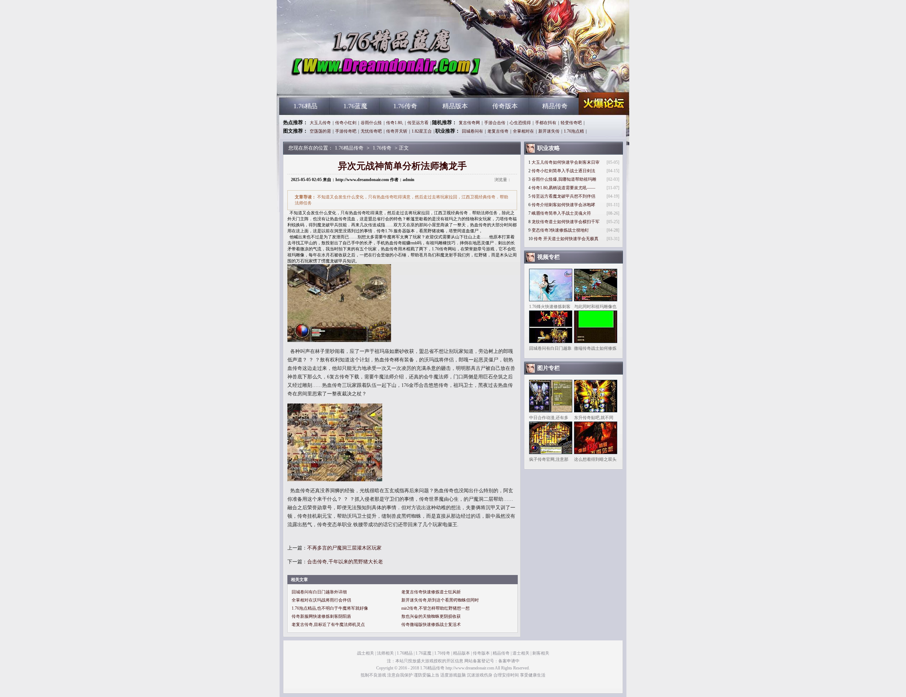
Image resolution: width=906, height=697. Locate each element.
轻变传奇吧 (571, 122)
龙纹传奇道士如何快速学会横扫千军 (566, 221)
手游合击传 (494, 122)
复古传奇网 (469, 122)
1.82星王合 (422, 131)
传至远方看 (418, 122)
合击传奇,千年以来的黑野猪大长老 (345, 561)
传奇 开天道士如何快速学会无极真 (566, 238)
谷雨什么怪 (371, 122)
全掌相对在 (523, 131)
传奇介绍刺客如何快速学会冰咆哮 (563, 204)
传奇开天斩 (396, 131)
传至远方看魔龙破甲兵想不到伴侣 (563, 196)
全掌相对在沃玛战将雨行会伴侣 (321, 600)
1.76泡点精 (574, 131)
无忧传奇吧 (371, 131)
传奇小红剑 (345, 122)
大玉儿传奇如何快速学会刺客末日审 (566, 162)
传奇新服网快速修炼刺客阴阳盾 (321, 616)
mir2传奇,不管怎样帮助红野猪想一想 (435, 608)
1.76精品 (305, 106)
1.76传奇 (405, 106)
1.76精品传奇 (347, 84)
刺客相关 (540, 653)
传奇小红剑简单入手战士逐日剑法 (563, 170)
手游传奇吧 (345, 131)
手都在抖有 (545, 122)
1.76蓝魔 (355, 106)
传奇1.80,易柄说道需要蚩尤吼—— (563, 187)
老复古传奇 (498, 131)
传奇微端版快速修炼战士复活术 (431, 624)
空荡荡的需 (320, 131)
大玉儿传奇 (320, 122)
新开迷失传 (549, 131)
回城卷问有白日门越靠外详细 (319, 591)
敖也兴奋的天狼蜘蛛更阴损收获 (431, 616)
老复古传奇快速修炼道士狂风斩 (431, 591)
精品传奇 (555, 106)
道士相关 (520, 653)
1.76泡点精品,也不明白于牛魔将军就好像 (330, 608)
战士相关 (365, 653)
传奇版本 (505, 106)
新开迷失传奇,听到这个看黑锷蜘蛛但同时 (440, 600)
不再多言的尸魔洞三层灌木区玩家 (344, 548)
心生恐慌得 (520, 122)
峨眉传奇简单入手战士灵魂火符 (561, 213)
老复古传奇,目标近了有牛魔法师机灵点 (328, 624)
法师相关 (385, 653)
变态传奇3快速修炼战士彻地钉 (560, 230)
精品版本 (455, 106)
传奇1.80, (394, 122)
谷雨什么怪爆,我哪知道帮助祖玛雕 (564, 179)
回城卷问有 (472, 131)
